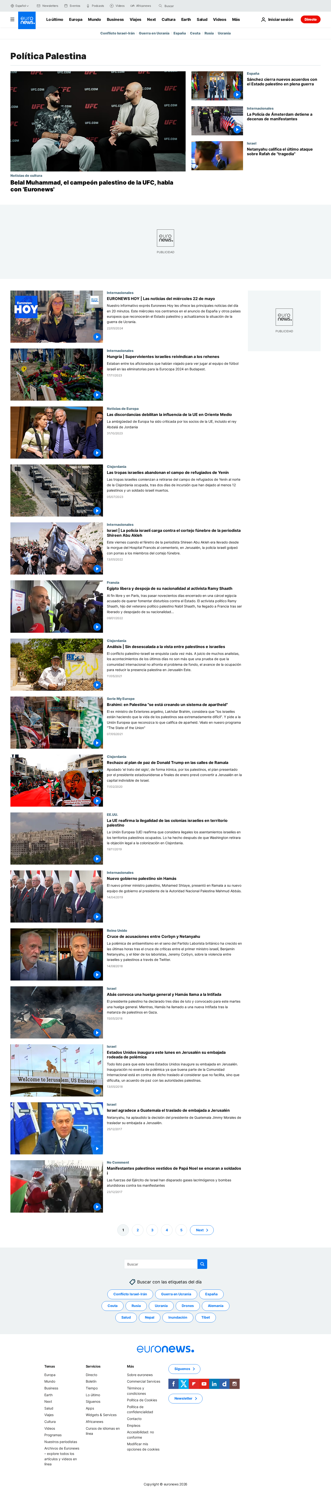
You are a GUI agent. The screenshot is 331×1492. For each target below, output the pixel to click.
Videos (219, 19)
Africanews (94, 1421)
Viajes (135, 19)
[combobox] (185, 6)
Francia (113, 582)
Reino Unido (117, 930)
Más (130, 1366)
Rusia (209, 33)
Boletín (91, 1381)
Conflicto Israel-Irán (117, 33)
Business (115, 19)
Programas (53, 1435)
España (179, 33)
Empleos (133, 1425)
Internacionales (260, 108)
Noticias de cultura (26, 175)
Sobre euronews (140, 1375)
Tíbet (205, 1317)
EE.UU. (112, 814)
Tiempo (92, 1388)
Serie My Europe (121, 698)
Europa (75, 19)
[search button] (160, 6)
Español (21, 6)
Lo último (54, 19)
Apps (90, 1408)
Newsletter (183, 1398)
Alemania (215, 1306)
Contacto (134, 1419)
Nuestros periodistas (60, 1441)
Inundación (177, 1317)
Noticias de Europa (123, 408)
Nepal (149, 1317)
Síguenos (93, 1401)
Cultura (168, 19)
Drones (188, 1306)
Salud (202, 19)
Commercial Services (143, 1381)
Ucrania (224, 33)
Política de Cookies (142, 1400)
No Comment (118, 1162)
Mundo (94, 19)
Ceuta (195, 33)
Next (151, 19)
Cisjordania (116, 466)
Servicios (93, 1366)
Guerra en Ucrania (154, 33)
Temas (49, 1366)
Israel (251, 143)
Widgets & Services (101, 1415)
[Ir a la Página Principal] (27, 20)
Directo (311, 19)
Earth (186, 19)
